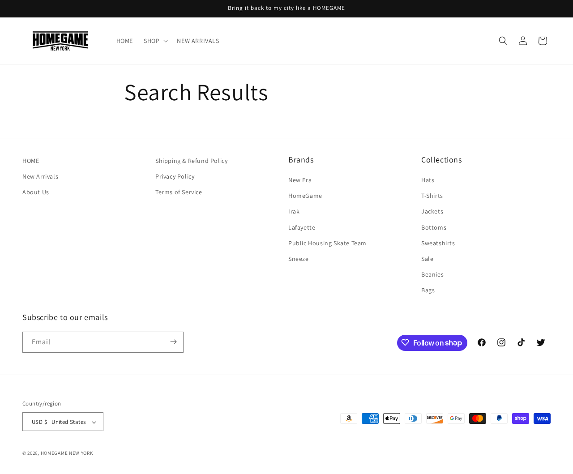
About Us (35, 192)
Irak (293, 212)
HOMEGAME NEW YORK (67, 453)
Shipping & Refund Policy (191, 161)
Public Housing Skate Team (327, 243)
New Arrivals (40, 176)
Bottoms (433, 227)
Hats (427, 180)
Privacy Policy (174, 176)
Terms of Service (178, 192)
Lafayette (301, 227)
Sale (427, 259)
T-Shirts (432, 196)
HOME (30, 161)
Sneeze (298, 259)
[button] (154, 40)
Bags (428, 290)
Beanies (432, 274)
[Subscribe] (173, 341)
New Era (300, 180)
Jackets (432, 212)
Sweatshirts (438, 243)
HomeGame (305, 196)
